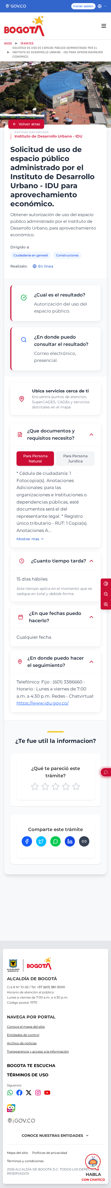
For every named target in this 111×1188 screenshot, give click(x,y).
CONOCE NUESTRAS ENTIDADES (52, 1135)
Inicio (8, 43)
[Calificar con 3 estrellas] (55, 786)
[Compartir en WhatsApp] (55, 841)
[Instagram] (38, 1093)
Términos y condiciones (25, 1161)
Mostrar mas (28, 539)
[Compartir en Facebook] (27, 841)
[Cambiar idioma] (102, 6)
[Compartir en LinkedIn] (70, 841)
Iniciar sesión (83, 6)
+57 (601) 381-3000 (51, 987)
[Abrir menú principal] (104, 26)
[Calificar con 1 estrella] (35, 786)
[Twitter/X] (29, 1093)
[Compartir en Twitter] (41, 841)
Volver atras (29, 124)
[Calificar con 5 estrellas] (76, 786)
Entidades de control (23, 1035)
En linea (45, 266)
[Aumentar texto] (106, 604)
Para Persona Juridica (75, 458)
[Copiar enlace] (84, 841)
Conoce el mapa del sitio (26, 1027)
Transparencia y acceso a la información (38, 1051)
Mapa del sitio (17, 1153)
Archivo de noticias (22, 1043)
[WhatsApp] (10, 1093)
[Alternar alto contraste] (106, 583)
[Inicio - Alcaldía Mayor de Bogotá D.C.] (24, 26)
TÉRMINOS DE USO (28, 1074)
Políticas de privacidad (49, 1153)
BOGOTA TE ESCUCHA (31, 1065)
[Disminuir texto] (106, 594)
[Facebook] (19, 1093)
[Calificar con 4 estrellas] (66, 786)
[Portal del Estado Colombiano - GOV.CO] (16, 6)
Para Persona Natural (35, 458)
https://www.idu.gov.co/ (43, 703)
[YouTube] (47, 1093)
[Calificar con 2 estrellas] (45, 786)
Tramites (27, 43)
